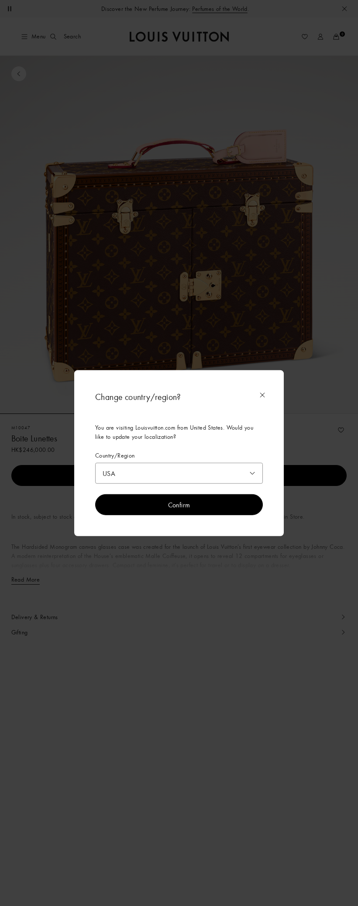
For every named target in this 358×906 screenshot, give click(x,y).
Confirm (179, 504)
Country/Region (115, 455)
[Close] (262, 394)
